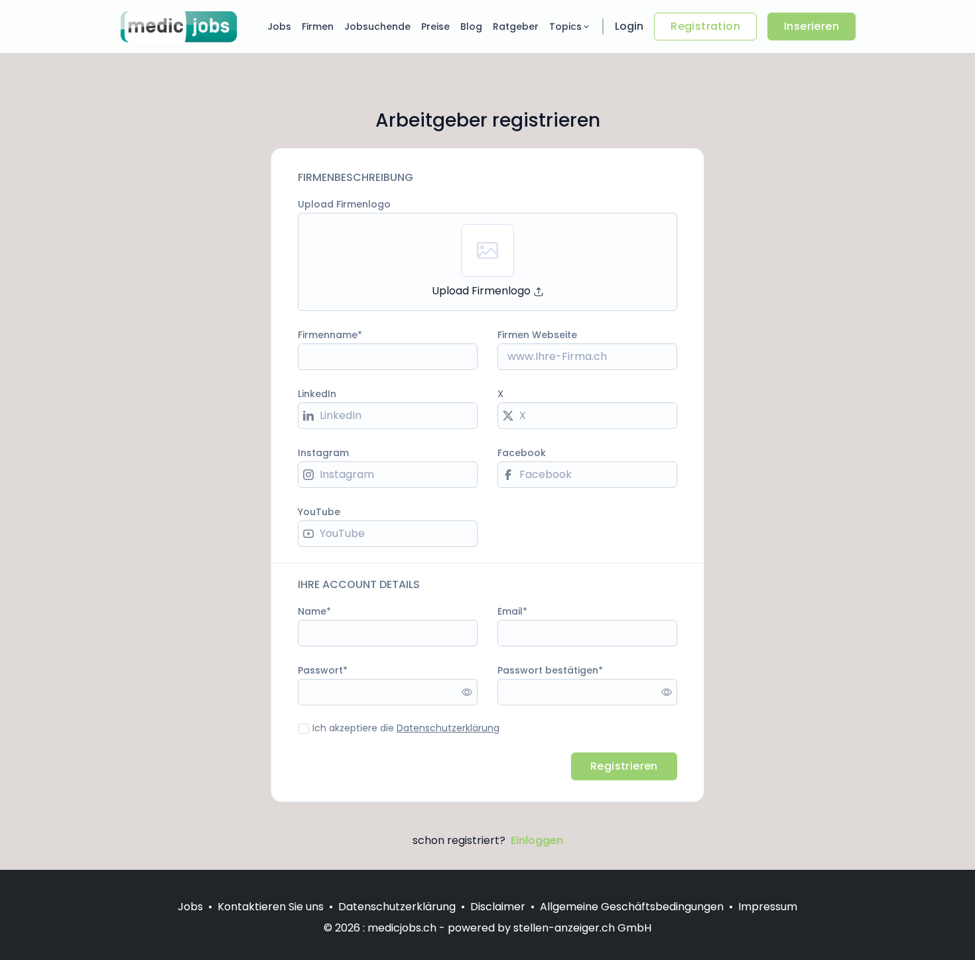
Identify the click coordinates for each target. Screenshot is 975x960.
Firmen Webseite (537, 334)
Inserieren (811, 26)
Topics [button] (565, 26)
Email (510, 611)
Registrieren (624, 766)
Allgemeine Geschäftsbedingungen (632, 906)
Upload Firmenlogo (344, 204)
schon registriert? (488, 840)
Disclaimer (497, 906)
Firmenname (328, 334)
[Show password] (467, 692)
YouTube (319, 511)
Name (312, 611)
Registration (705, 26)
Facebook (521, 452)
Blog (471, 26)
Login (629, 26)
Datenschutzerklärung (448, 728)
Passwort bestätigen (547, 670)
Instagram (323, 452)
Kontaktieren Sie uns (271, 906)
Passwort (320, 670)
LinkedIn (317, 393)
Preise (435, 26)
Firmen (318, 26)
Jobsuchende (377, 26)
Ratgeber (516, 26)
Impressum (767, 906)
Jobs (279, 26)
